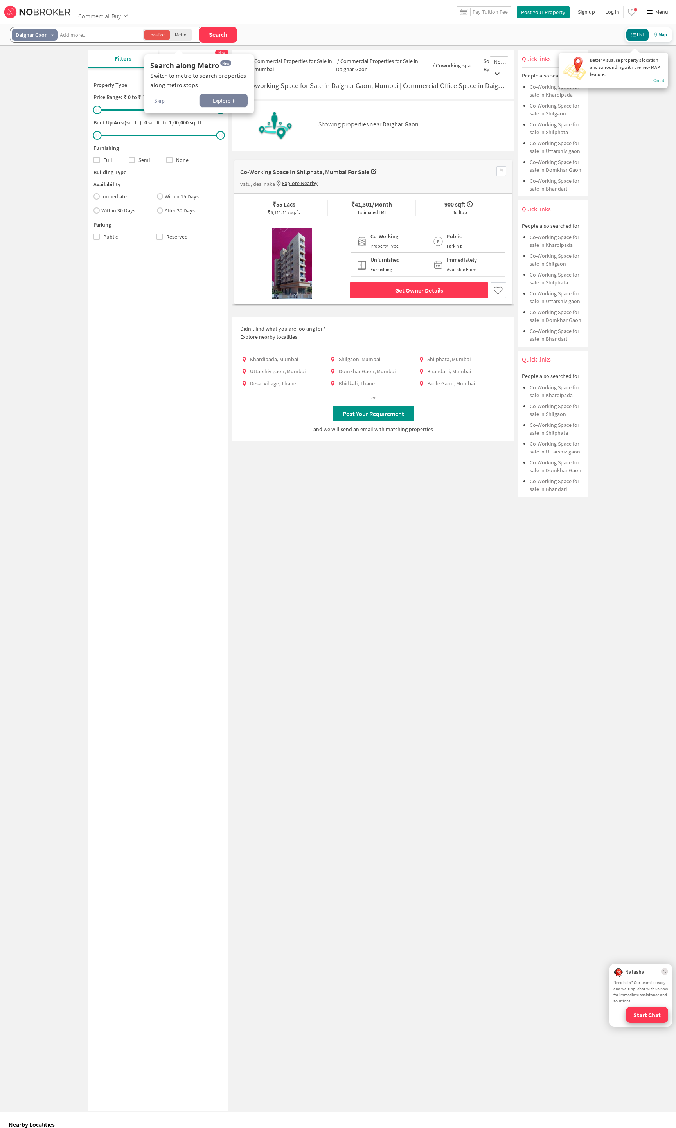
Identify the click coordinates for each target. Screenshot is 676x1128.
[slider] (97, 110)
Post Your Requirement (373, 413)
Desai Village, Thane (273, 383)
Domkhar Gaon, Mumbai (367, 371)
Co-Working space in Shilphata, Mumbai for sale (304, 172)
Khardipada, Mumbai (274, 359)
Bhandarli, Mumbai (449, 371)
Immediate (114, 196)
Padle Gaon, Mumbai (451, 383)
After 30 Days (180, 210)
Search (218, 34)
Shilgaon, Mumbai (359, 359)
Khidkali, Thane (357, 383)
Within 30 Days (118, 210)
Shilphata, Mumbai (449, 359)
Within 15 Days (182, 196)
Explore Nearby (300, 183)
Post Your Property (543, 12)
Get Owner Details (419, 290)
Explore (221, 100)
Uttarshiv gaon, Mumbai (278, 371)
